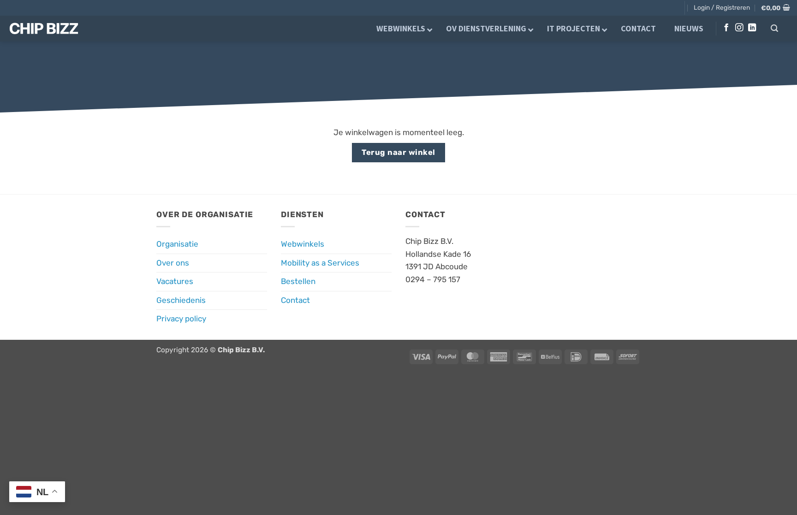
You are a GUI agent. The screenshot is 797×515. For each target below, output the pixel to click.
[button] (722, 7)
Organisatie (177, 244)
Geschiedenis (181, 300)
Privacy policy (181, 318)
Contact (295, 300)
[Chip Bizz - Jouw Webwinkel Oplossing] (51, 28)
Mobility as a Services (320, 262)
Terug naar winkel (398, 152)
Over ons (172, 262)
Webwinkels (302, 244)
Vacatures (174, 281)
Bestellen (298, 281)
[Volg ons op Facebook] (726, 28)
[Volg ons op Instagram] (739, 28)
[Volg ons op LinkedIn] (752, 28)
